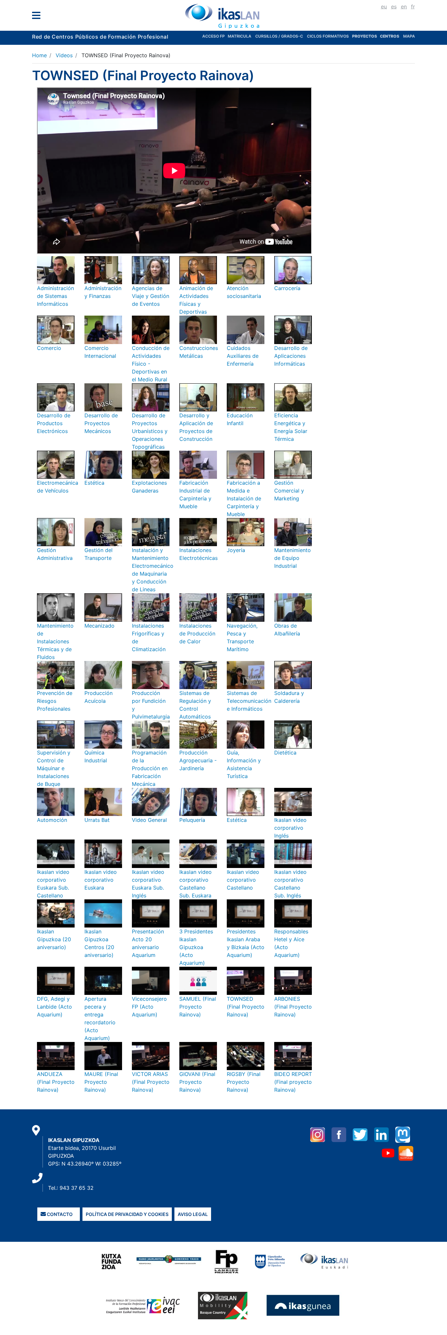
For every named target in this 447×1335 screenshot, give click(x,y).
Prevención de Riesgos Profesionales (54, 701)
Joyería (236, 550)
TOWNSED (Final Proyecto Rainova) (245, 1007)
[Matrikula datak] (379, 36)
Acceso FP (215, 36)
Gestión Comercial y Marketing (289, 490)
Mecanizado (99, 625)
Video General (149, 820)
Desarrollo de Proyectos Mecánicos (101, 423)
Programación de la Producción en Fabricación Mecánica (150, 768)
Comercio (49, 348)
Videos (64, 55)
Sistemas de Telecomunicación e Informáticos (249, 701)
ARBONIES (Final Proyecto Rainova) (293, 1007)
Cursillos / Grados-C (279, 36)
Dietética (285, 752)
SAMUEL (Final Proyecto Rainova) (197, 1007)
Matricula (241, 36)
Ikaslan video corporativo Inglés (290, 828)
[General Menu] (38, 16)
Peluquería (192, 820)
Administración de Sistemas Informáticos (55, 296)
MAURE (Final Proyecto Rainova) (101, 1082)
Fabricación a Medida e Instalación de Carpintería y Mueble (244, 498)
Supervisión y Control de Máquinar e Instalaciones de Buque (53, 768)
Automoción (52, 820)
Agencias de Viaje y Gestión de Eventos (150, 296)
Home (39, 55)
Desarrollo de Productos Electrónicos (53, 423)
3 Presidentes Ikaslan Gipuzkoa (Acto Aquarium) (196, 947)
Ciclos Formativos (328, 36)
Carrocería (287, 288)
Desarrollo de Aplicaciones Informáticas (291, 356)
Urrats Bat (97, 820)
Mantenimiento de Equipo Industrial (292, 558)
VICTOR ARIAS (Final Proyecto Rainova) (151, 1082)
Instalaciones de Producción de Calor (197, 633)
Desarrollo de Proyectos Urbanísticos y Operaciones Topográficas (150, 431)
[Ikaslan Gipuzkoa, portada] (223, 16)
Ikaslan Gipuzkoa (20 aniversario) (54, 939)
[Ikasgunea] (303, 1305)
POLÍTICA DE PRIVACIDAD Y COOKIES (127, 1214)
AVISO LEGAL (193, 1214)
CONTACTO (59, 1214)
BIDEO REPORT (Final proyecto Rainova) (293, 1082)
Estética (94, 482)
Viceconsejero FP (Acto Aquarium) (149, 1007)
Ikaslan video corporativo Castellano (243, 880)
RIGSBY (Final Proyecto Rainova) (243, 1082)
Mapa (409, 36)
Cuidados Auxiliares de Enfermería (243, 356)
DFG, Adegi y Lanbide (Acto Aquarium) (54, 1007)
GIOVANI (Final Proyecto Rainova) (197, 1082)
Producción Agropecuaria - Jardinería (198, 760)
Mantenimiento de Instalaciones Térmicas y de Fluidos (55, 641)
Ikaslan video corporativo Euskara (100, 880)
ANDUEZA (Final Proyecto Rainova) (56, 1082)
